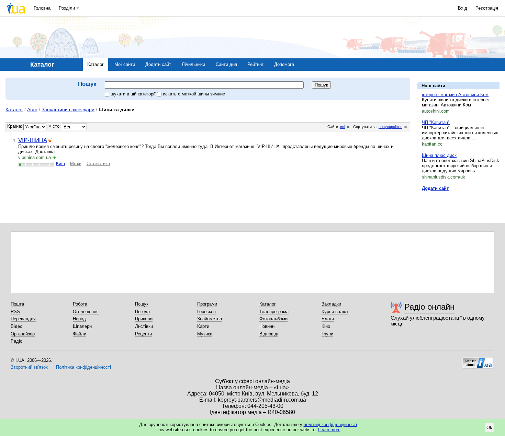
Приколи (144, 318)
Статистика (98, 163)
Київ (60, 163)
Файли (79, 333)
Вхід (462, 8)
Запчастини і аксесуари (68, 109)
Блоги (328, 318)
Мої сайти (124, 64)
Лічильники (193, 64)
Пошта (17, 304)
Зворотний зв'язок (29, 367)
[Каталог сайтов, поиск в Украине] (478, 360)
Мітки (75, 163)
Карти (203, 326)
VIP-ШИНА (32, 140)
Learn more (329, 429)
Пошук (141, 304)
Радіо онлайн (429, 306)
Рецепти (143, 333)
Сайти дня (226, 64)
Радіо (16, 341)
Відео (16, 326)
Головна (42, 8)
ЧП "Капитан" (436, 122)
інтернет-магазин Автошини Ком (455, 94)
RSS (15, 311)
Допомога (284, 64)
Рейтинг (255, 64)
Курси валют (335, 311)
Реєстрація (486, 8)
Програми (207, 304)
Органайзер (23, 333)
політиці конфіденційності (330, 424)
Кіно (326, 326)
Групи (327, 333)
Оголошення (86, 311)
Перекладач (23, 318)
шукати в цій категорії (134, 93)
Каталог (95, 64)
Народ (79, 318)
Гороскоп (206, 311)
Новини (266, 326)
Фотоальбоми (273, 318)
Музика (204, 333)
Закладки (331, 304)
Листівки (144, 326)
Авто (32, 109)
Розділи (67, 8)
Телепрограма (274, 311)
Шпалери (82, 326)
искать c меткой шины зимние (194, 93)
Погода (142, 311)
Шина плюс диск (439, 155)
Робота (80, 304)
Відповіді (268, 333)
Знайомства (209, 318)
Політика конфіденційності (83, 367)
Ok (489, 427)
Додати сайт (158, 64)
